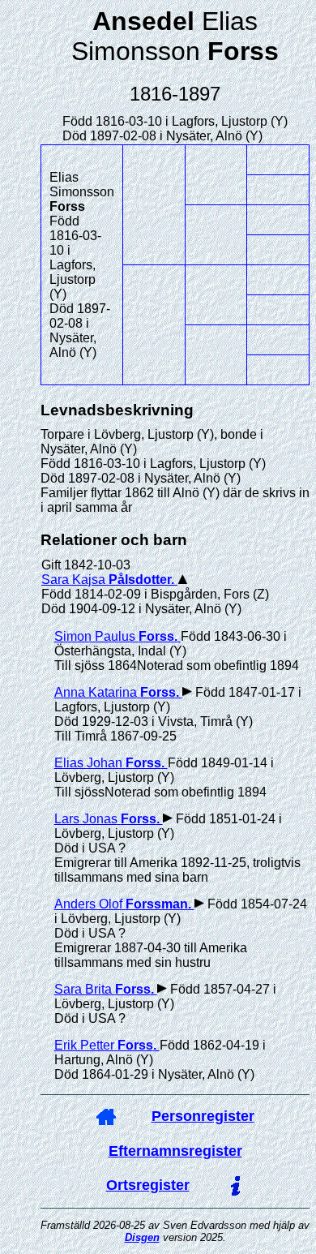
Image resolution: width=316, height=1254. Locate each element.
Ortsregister (148, 1185)
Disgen (142, 1237)
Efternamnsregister (175, 1151)
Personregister (203, 1116)
